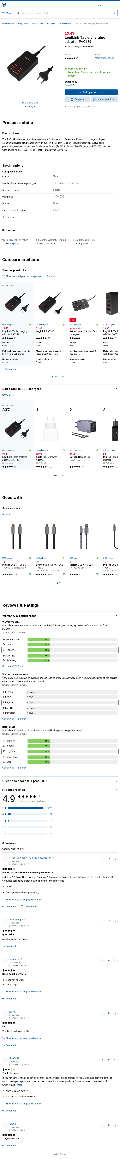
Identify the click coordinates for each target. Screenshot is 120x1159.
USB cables (7, 558)
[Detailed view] (60, 650)
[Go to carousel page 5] (62, 376)
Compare (79, 99)
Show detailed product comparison (24, 276)
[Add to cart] (30, 574)
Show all (51, 276)
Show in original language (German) (24, 899)
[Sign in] (99, 5)
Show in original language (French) (23, 991)
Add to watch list (106, 99)
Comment (11, 906)
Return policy (12, 243)
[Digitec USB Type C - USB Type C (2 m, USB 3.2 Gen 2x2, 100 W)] (50, 549)
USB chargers (65, 24)
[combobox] (18, 849)
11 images (30, 106)
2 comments (30, 906)
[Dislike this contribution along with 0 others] (115, 859)
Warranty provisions (46, 243)
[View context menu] (96, 859)
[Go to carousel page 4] (59, 376)
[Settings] (92, 5)
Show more (11, 369)
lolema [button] (12, 1123)
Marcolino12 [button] (15, 959)
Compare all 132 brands (14, 666)
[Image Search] (114, 13)
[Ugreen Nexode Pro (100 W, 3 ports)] (84, 435)
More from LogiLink (105, 56)
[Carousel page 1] (52, 376)
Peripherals (23, 24)
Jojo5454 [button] (14, 1058)
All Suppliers (81, 243)
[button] (91, 72)
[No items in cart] (114, 5)
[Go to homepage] (4, 5)
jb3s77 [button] (12, 1011)
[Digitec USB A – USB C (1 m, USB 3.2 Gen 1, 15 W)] (84, 549)
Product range (8, 24)
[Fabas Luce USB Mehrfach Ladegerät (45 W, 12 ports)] (84, 311)
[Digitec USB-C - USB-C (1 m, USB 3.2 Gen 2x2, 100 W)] (17, 549)
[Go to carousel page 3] (57, 376)
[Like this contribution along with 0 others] (102, 960)
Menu (9, 13)
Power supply (37, 24)
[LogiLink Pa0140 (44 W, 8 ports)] (50, 311)
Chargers (51, 24)
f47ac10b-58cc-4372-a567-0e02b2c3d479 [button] (31, 857)
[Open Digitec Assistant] (107, 5)
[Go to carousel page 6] (64, 376)
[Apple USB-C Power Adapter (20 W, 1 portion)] (50, 435)
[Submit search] (18, 13)
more (19, 1084)
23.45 (69, 33)
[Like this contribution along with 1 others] (102, 859)
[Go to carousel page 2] (55, 376)
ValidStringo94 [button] (17, 919)
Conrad (68, 85)
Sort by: (6, 848)
